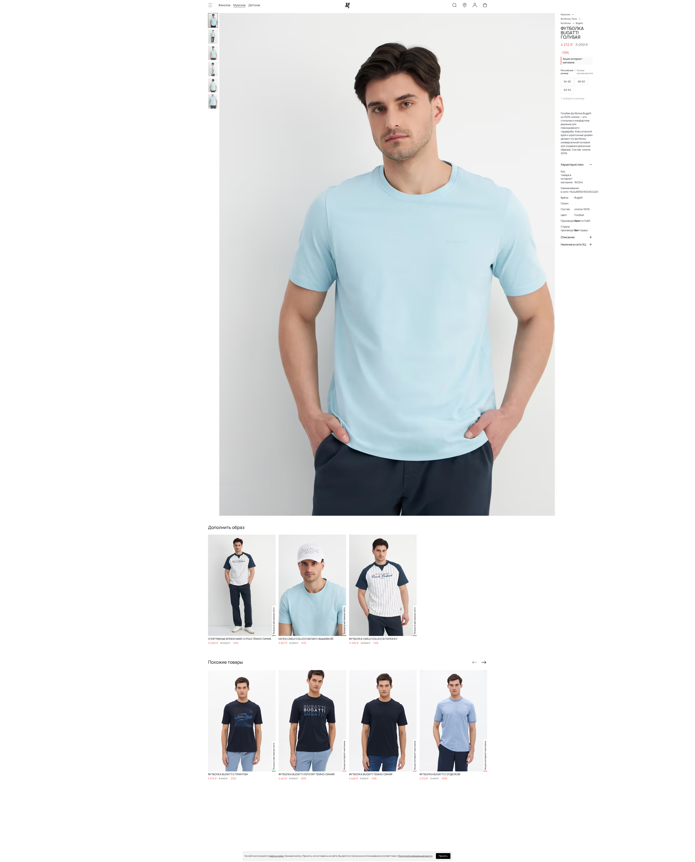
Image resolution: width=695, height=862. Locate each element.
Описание (568, 237)
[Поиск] (454, 6)
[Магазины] (464, 6)
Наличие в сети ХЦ (573, 244)
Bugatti (579, 23)
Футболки (566, 23)
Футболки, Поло (569, 18)
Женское (224, 5)
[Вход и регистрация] (475, 6)
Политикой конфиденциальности (415, 855)
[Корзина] (485, 6)
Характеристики (572, 165)
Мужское (239, 5)
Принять (443, 855)
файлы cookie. (276, 855)
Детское (254, 5)
